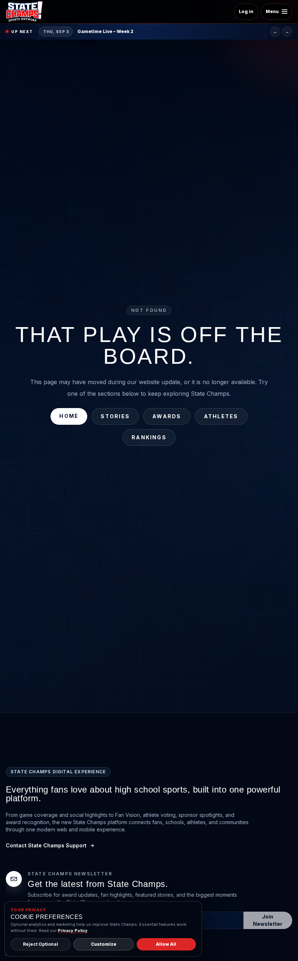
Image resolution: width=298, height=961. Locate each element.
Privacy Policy (73, 930)
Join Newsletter (267, 920)
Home (68, 416)
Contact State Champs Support (46, 845)
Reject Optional (40, 944)
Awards (166, 416)
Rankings (149, 437)
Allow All (166, 944)
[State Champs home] (27, 11)
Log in (246, 11)
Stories (115, 416)
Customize (103, 944)
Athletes (221, 416)
